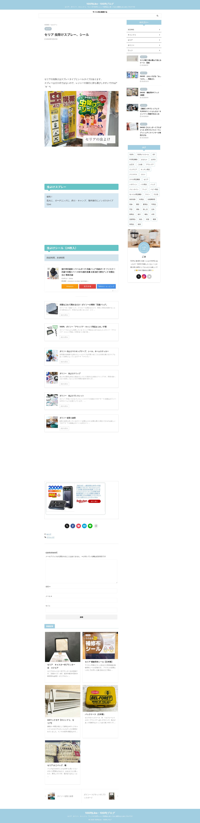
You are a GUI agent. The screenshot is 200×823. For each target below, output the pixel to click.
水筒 (152, 214)
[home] (149, 276)
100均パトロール (143, 154)
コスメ (143, 174)
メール (49, 596)
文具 (152, 209)
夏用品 (145, 204)
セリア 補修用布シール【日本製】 (99, 662)
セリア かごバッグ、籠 (56, 765)
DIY (154, 154)
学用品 (153, 204)
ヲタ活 (156, 194)
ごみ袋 (140, 164)
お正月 (131, 164)
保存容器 (132, 199)
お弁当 (153, 159)
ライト (147, 194)
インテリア (133, 169)
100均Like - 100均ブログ (100, 3)
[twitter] (67, 526)
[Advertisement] (81, 58)
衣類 (147, 219)
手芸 (130, 209)
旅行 (139, 214)
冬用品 (141, 199)
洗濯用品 (132, 219)
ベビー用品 (154, 189)
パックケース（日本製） (95, 714)
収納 (130, 204)
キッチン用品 (145, 169)
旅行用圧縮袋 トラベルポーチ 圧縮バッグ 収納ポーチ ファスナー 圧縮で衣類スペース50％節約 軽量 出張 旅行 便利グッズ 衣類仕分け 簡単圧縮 (88, 272)
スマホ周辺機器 (134, 179)
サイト (48, 606)
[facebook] (72, 526)
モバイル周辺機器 (135, 194)
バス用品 (144, 184)
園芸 (137, 204)
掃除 (137, 209)
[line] (90, 526)
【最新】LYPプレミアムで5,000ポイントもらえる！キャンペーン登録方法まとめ (150, 111)
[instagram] (144, 276)
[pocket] (78, 526)
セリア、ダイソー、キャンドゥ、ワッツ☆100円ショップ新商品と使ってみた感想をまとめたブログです (100, 816)
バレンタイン (133, 189)
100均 (131, 154)
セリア (49, 534)
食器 (139, 224)
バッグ (153, 184)
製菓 (154, 219)
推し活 (145, 209)
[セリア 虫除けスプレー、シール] (84, 526)
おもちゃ (144, 159)
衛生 (140, 219)
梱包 (146, 214)
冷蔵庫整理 (151, 199)
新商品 (131, 214)
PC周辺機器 (133, 159)
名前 (48, 587)
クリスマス (133, 174)
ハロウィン (133, 184)
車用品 (131, 224)
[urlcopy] (96, 526)
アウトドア (50, 537)
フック (144, 189)
